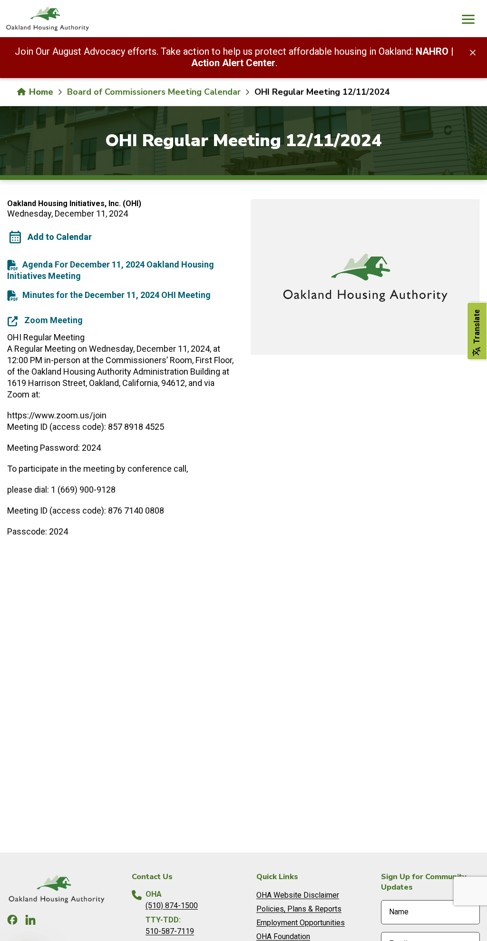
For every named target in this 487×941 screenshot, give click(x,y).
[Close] (472, 52)
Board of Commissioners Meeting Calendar (154, 92)
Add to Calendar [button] (60, 237)
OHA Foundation (283, 936)
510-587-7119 (170, 931)
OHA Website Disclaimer (297, 895)
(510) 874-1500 (172, 905)
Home (40, 92)
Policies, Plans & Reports (298, 908)
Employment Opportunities (300, 922)
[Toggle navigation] (468, 20)
